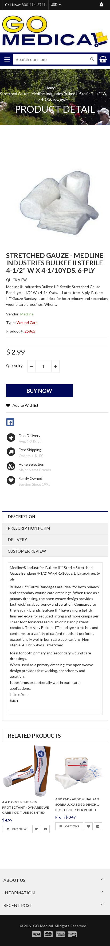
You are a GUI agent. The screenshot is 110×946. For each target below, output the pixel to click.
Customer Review (27, 551)
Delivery (17, 539)
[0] (10, 422)
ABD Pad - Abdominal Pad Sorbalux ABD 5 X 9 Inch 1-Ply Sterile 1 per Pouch (77, 804)
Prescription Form (29, 528)
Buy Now (19, 829)
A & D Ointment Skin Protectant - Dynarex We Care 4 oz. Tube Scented (25, 807)
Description (21, 516)
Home (50, 87)
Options (72, 826)
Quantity (14, 365)
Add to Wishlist (25, 405)
